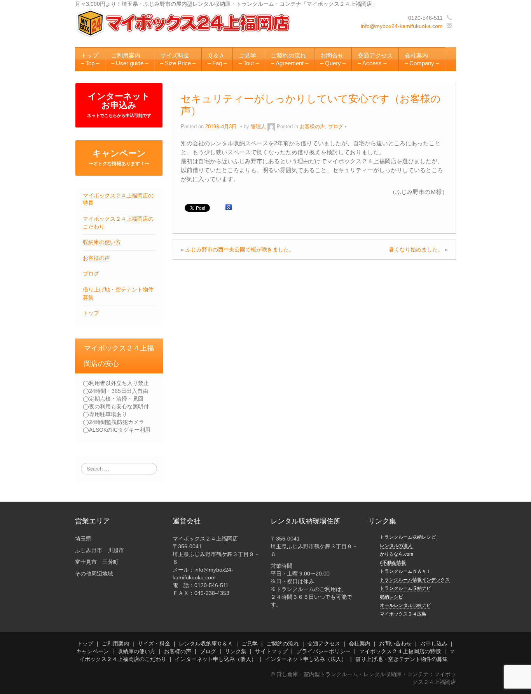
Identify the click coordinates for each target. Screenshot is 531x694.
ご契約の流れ (282, 643)
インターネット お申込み (119, 104)
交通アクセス (323, 643)
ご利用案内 (115, 643)
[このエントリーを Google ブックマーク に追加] (228, 207)
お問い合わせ (395, 643)
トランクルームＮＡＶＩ (405, 571)
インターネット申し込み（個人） (216, 659)
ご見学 (249, 643)
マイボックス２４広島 (403, 614)
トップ (91, 313)
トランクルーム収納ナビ (405, 588)
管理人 (258, 126)
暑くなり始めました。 (416, 249)
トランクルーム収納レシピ (408, 537)
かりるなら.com (396, 554)
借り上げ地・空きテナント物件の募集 (401, 659)
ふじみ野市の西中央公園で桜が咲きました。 (239, 249)
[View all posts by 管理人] (271, 126)
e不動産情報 (393, 562)
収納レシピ (391, 597)
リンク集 (235, 651)
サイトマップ (271, 651)
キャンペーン (119, 157)
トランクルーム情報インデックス (415, 579)
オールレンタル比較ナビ (405, 605)
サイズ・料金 (154, 643)
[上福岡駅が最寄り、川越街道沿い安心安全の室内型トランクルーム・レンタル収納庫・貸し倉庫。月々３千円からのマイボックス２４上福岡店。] (184, 23)
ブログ (91, 273)
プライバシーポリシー (323, 651)
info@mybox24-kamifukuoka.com (402, 26)
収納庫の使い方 (102, 242)
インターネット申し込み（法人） (306, 659)
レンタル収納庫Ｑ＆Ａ (206, 643)
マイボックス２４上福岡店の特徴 (400, 651)
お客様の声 (96, 258)
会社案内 (359, 643)
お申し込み (433, 643)
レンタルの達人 (396, 545)
